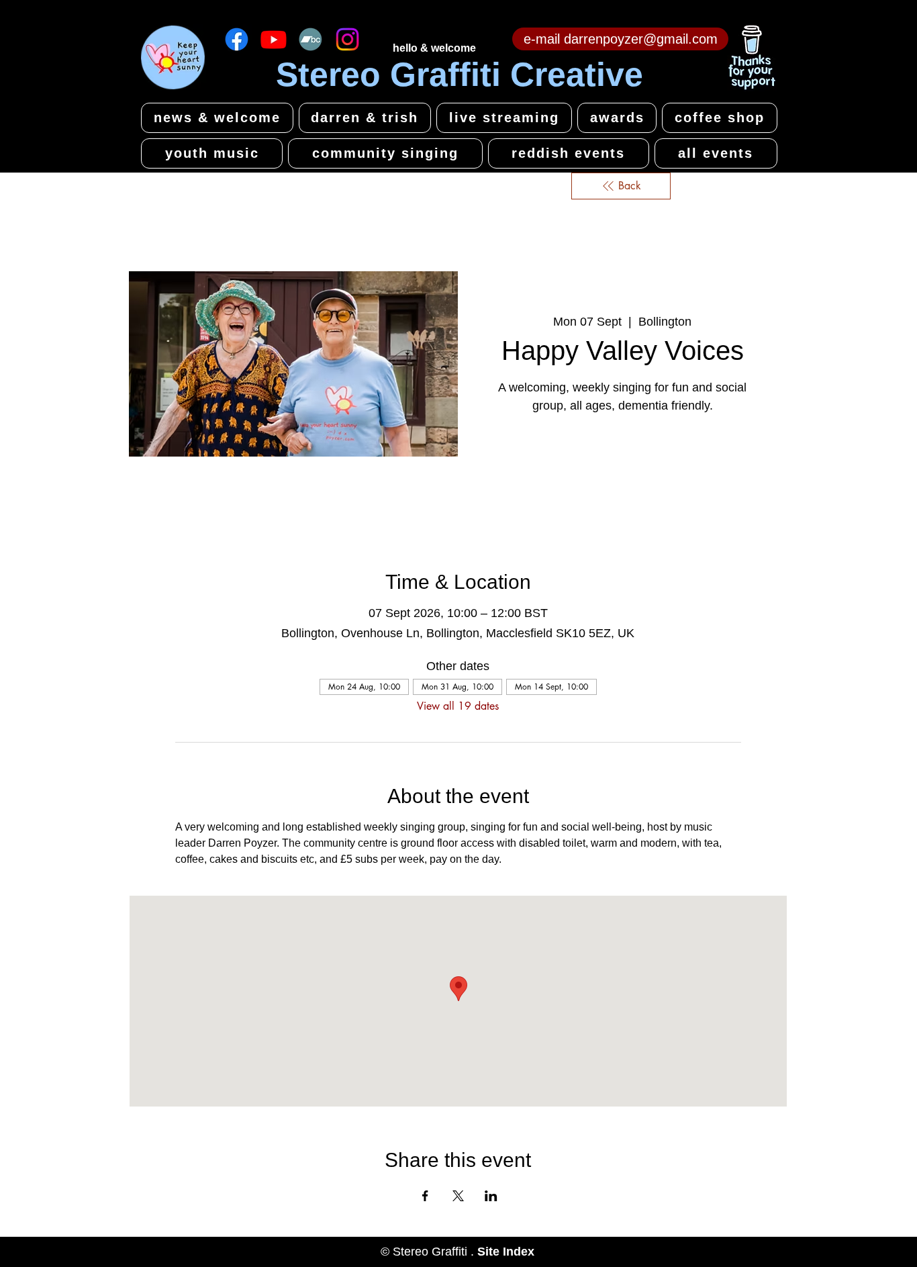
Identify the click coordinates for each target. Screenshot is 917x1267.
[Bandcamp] (310, 39)
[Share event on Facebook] (425, 1195)
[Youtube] (273, 39)
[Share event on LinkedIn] (491, 1195)
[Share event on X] (458, 1195)
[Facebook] (237, 39)
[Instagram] (347, 39)
